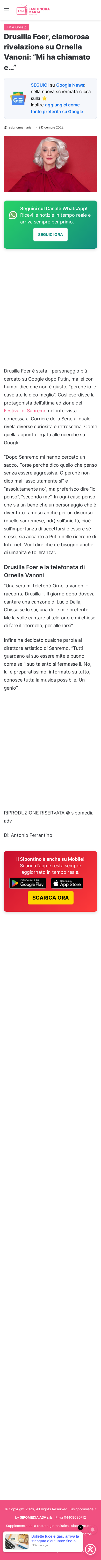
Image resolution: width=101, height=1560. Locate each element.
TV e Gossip (16, 27)
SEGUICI (40, 85)
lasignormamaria (20, 127)
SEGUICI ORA (50, 234)
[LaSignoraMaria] (33, 10)
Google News (70, 85)
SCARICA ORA (50, 898)
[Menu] (6, 12)
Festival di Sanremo (25, 410)
